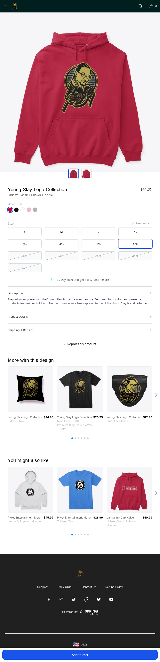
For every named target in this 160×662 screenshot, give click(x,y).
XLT (61, 256)
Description (15, 293)
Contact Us (89, 587)
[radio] (25, 231)
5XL (135, 244)
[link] (30, 389)
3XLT (135, 256)
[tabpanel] (80, 92)
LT (24, 256)
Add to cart (80, 655)
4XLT (25, 268)
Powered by (70, 611)
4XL (98, 244)
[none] (140, 223)
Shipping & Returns (21, 330)
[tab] (73, 174)
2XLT (98, 256)
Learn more (101, 280)
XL (135, 231)
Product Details (18, 316)
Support (42, 587)
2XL (24, 244)
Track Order (64, 587)
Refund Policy (114, 587)
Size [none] (11, 223)
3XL (61, 244)
